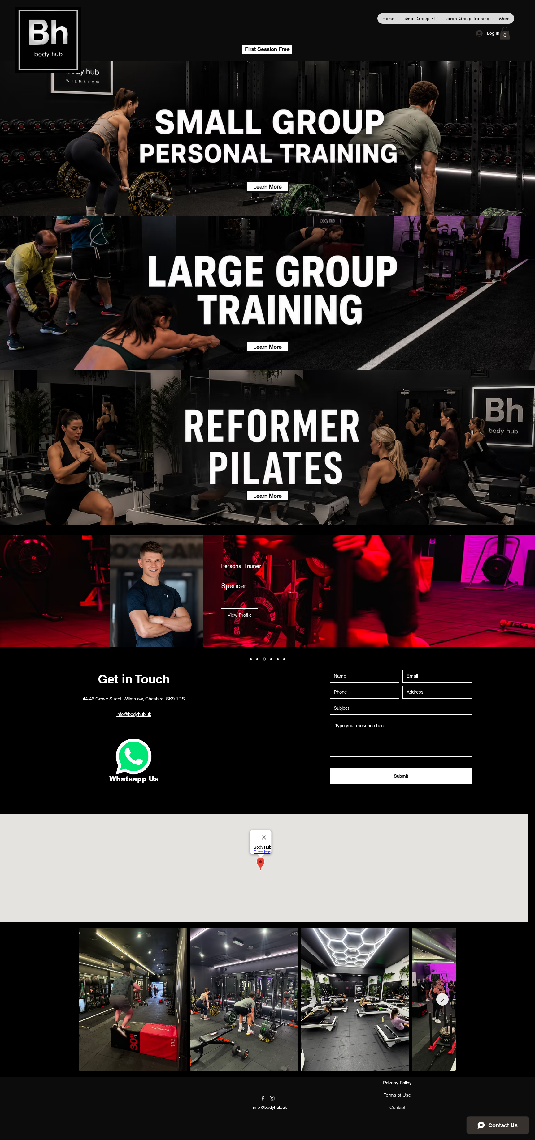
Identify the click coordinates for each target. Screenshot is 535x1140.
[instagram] (272, 1098)
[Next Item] (442, 999)
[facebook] (263, 1098)
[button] (504, 33)
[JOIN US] (133, 757)
